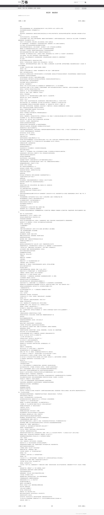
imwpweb (84, 513)
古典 (25, 5)
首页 (19, 5)
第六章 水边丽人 (81, 20)
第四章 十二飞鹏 (22, 20)
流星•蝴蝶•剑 (30, 8)
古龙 (22, 5)
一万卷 (23, 8)
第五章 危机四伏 (37, 8)
